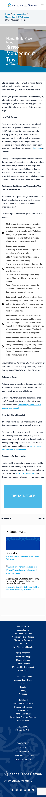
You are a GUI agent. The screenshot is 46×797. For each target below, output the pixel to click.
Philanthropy (18, 589)
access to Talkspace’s (25, 474)
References (23, 671)
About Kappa (23, 630)
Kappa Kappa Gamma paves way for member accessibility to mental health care (22, 581)
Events (23, 687)
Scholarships (23, 710)
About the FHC (23, 730)
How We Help (23, 721)
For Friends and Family (23, 647)
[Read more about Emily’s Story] (23, 544)
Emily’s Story (13, 553)
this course (37, 148)
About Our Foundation (23, 704)
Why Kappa (23, 627)
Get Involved (23, 653)
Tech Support (23, 752)
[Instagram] (17, 790)
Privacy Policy (23, 760)
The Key (23, 691)
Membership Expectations (23, 637)
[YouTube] (29, 790)
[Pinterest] (25, 790)
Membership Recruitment (23, 667)
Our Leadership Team (23, 634)
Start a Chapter (23, 664)
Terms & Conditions (23, 756)
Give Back (9, 557)
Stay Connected (23, 677)
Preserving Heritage (23, 707)
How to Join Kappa (23, 657)
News (23, 684)
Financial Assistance (21, 557)
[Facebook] (13, 790)
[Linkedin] (32, 790)
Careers (23, 748)
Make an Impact (23, 660)
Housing (23, 727)
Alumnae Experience (23, 680)
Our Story (23, 644)
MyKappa (23, 694)
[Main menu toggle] (42, 5)
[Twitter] (21, 790)
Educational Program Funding (23, 717)
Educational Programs (23, 640)
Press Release (28, 589)
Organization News (13, 587)
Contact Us (23, 744)
